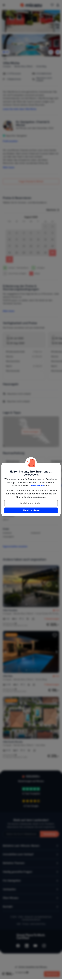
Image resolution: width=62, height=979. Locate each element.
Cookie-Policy (36, 485)
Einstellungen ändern (31, 503)
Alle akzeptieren (31, 510)
